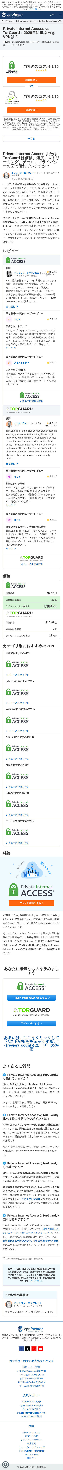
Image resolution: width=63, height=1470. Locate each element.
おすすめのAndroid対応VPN (31, 1382)
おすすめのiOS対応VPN (31, 1378)
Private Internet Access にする (31, 998)
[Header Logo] (12, 15)
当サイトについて (31, 1432)
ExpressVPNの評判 (31, 1401)
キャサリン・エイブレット (24, 173)
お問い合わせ (31, 1436)
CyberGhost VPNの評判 (31, 1405)
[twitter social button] (27, 1348)
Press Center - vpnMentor (31, 1451)
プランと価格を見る (30, 903)
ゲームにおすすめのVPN (31, 1386)
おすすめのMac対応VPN (31, 1374)
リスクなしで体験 (31, 1199)
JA (51, 15)
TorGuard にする (30, 1023)
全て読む (11, 306)
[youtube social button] (40, 1348)
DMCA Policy (31, 1454)
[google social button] (34, 1348)
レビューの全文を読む (31, 401)
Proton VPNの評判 (32, 1409)
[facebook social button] (21, 1348)
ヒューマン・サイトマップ (31, 1447)
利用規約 (31, 1443)
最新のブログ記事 (31, 1367)
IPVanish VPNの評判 (31, 1416)
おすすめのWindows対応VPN (31, 1371)
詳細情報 (30, 80)
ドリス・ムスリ (21, 423)
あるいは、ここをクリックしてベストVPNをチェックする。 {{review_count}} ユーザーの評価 (31, 1043)
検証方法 (31, 1458)
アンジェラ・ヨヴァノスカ (27, 273)
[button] (5, 1464)
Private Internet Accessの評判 (31, 1413)
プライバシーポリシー (31, 1440)
